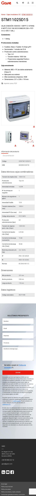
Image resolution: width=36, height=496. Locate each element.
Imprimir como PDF (10, 83)
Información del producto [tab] (10, 151)
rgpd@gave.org (17, 401)
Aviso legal (4, 484)
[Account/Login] (28, 3)
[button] (33, 2)
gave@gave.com (7, 464)
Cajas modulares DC (13, 14)
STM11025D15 (27, 14)
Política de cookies (6, 489)
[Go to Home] (6, 3)
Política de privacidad (7, 487)
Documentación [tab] (8, 155)
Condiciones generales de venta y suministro (13, 494)
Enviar (18, 373)
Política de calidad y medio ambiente (10, 492)
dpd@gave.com (6, 404)
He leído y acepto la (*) (15, 366)
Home (3, 14)
